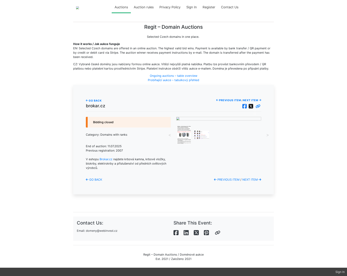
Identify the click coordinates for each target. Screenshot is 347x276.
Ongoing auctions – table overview (173, 75)
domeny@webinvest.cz (101, 230)
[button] (258, 106)
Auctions (121, 7)
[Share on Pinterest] (206, 232)
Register (209, 7)
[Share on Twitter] (196, 232)
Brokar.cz (106, 159)
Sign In (191, 7)
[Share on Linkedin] (186, 232)
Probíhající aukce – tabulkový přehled (173, 80)
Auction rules (144, 7)
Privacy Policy (170, 7)
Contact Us (229, 7)
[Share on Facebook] (176, 232)
